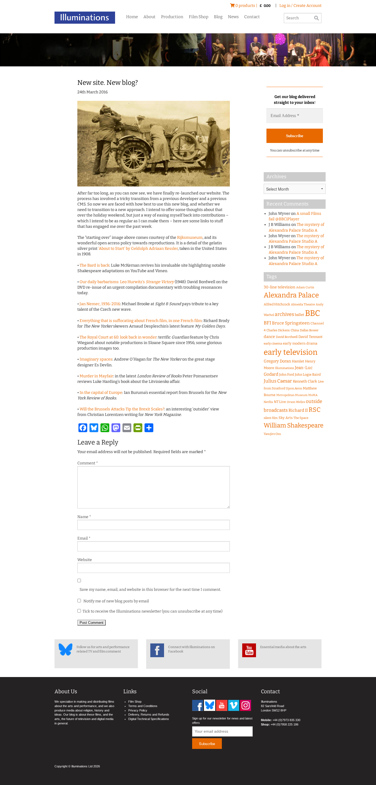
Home (132, 16)
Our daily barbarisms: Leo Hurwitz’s (127, 282)
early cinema (273, 343)
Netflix (268, 402)
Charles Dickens (278, 330)
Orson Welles (296, 402)
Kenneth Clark (305, 381)
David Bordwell (287, 337)
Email (84, 538)
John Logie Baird (308, 374)
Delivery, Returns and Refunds (148, 714)
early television (290, 352)
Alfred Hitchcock (277, 304)
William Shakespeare (293, 425)
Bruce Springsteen (291, 323)
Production (172, 16)
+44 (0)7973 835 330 (286, 720)
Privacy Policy (137, 710)
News (233, 16)
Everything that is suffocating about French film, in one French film (141, 320)
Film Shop (198, 16)
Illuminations (284, 368)
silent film (271, 418)
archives (284, 314)
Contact (252, 16)
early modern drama (300, 343)
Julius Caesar (278, 381)
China (295, 330)
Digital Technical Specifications (148, 719)
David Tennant (310, 337)
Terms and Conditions (142, 706)
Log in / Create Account (300, 5)
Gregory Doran (277, 361)
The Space (300, 418)
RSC (315, 409)
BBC (312, 313)
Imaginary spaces (96, 359)
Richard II (298, 410)
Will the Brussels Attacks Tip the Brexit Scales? (122, 409)
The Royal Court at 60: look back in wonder (118, 337)
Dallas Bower (309, 330)
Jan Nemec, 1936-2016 (100, 304)
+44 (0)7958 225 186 (284, 724)
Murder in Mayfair (96, 376)
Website (84, 559)
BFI (267, 323)
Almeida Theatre (303, 304)
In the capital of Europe (101, 392)
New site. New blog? (107, 82)
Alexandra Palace (291, 295)
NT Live (280, 402)
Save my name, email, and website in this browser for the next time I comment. (150, 589)
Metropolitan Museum (291, 395)
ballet (299, 315)
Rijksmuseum (190, 237)
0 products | (253, 5)
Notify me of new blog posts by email (116, 601)
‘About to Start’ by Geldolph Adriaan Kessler (138, 248)
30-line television (279, 287)
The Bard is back (94, 265)
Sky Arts (286, 418)
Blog (218, 16)
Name (84, 517)
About (149, 16)
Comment (87, 463)
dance (269, 336)
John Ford (286, 374)
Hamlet (298, 361)
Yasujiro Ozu (272, 434)
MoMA (313, 395)
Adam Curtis (305, 287)
